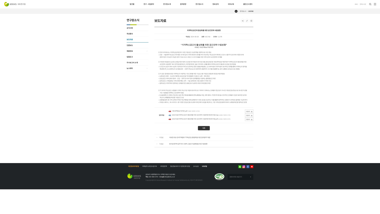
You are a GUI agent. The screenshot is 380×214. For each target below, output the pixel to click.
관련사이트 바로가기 (236, 177)
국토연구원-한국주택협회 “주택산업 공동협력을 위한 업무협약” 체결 (189, 137)
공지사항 (130, 28)
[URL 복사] (247, 21)
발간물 (132, 4)
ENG (356, 4)
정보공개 (215, 4)
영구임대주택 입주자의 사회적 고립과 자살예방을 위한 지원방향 (188, 144)
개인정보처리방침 (133, 166)
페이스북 (247, 166)
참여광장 (183, 4)
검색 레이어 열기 (370, 4)
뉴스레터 (130, 68)
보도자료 (250, 11)
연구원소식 (199, 4)
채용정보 (130, 51)
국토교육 (231, 4)
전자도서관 (363, 4)
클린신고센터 (247, 4)
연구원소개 (167, 4)
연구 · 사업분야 (149, 4)
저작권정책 (163, 166)
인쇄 (251, 21)
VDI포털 (204, 166)
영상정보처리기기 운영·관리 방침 (180, 166)
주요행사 (130, 34)
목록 (203, 128)
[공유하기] (243, 21)
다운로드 (248, 111)
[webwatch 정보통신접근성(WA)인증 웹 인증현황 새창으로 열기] (219, 177)
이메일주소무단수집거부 (149, 166)
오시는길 (196, 166)
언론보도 (130, 45)
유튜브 (251, 166)
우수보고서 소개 (132, 63)
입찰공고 (130, 57)
